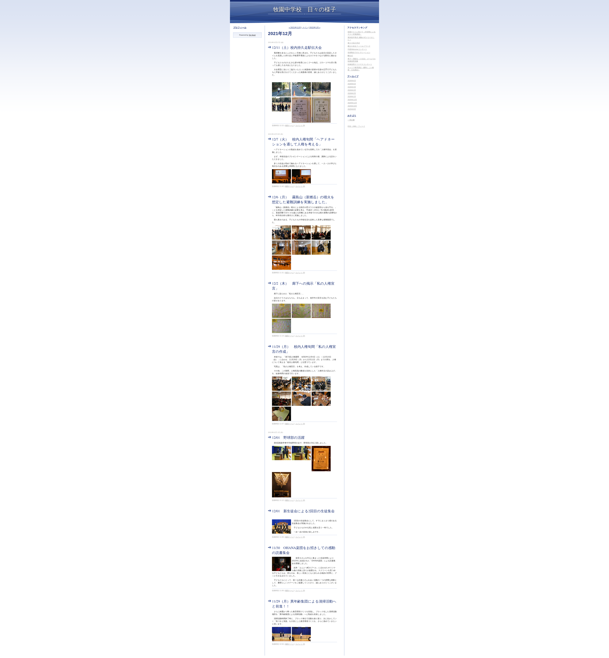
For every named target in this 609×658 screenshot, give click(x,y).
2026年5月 (352, 84)
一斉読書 (351, 120)
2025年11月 (352, 103)
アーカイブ (352, 76)
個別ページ (289, 125)
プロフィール (239, 27)
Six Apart (252, 35)
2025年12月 (352, 100)
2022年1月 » (314, 27)
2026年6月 (352, 81)
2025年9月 (352, 109)
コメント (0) (300, 125)
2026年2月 (352, 93)
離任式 (350, 56)
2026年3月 (352, 90)
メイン (305, 27)
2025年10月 (352, 106)
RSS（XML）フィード (356, 126)
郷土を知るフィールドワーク (359, 46)
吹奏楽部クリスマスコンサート (360, 64)
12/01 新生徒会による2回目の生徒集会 (303, 511)
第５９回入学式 (354, 43)
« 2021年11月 (295, 27)
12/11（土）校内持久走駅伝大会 (297, 47)
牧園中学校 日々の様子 (304, 9)
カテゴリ (351, 115)
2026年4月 (352, 87)
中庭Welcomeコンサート (357, 49)
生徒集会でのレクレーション (359, 52)
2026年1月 (352, 96)
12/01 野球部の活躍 (288, 437)
